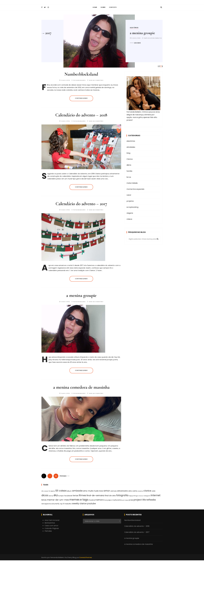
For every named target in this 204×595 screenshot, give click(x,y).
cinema (140, 491)
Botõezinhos (50, 523)
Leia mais (115, 43)
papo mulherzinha (115, 500)
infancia (140, 496)
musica (92, 500)
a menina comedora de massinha (81, 387)
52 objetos (52, 491)
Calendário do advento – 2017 (81, 203)
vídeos (129, 219)
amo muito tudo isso (93, 491)
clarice (147, 490)
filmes (82, 495)
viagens (130, 213)
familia (129, 171)
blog (128, 153)
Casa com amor (51, 525)
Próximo (63, 476)
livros (129, 177)
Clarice (130, 159)
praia (131, 500)
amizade (77, 490)
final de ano (110, 495)
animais (113, 491)
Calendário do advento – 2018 (81, 115)
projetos (130, 201)
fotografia (122, 495)
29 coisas (44, 491)
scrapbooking (132, 207)
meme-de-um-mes (58, 499)
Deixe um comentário (96, 80)
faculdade (68, 496)
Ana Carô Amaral (52, 520)
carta (134, 491)
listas (44, 500)
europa (61, 496)
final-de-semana (95, 495)
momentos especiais (135, 189)
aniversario (122, 491)
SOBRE (103, 7)
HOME (95, 7)
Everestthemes (86, 557)
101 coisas (61, 490)
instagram (147, 496)
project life (140, 499)
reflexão (151, 499)
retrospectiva (46, 504)
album (69, 491)
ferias (75, 495)
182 (56, 476)
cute (153, 491)
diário (129, 165)
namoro (99, 499)
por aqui (125, 500)
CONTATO (113, 7)
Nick (105, 500)
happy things (133, 496)
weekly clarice (79, 503)
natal (129, 195)
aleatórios (112, 28)
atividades (131, 147)
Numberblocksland (81, 74)
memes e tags (78, 499)
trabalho (68, 504)
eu (56, 495)
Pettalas (48, 531)
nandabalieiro (81, 80)
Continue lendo (81, 98)
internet (155, 495)
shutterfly (56, 504)
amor (107, 490)
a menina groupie (120, 33)
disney (51, 496)
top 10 (62, 504)
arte (130, 491)
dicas (44, 495)
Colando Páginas (52, 528)
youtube (91, 503)
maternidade (132, 183)
